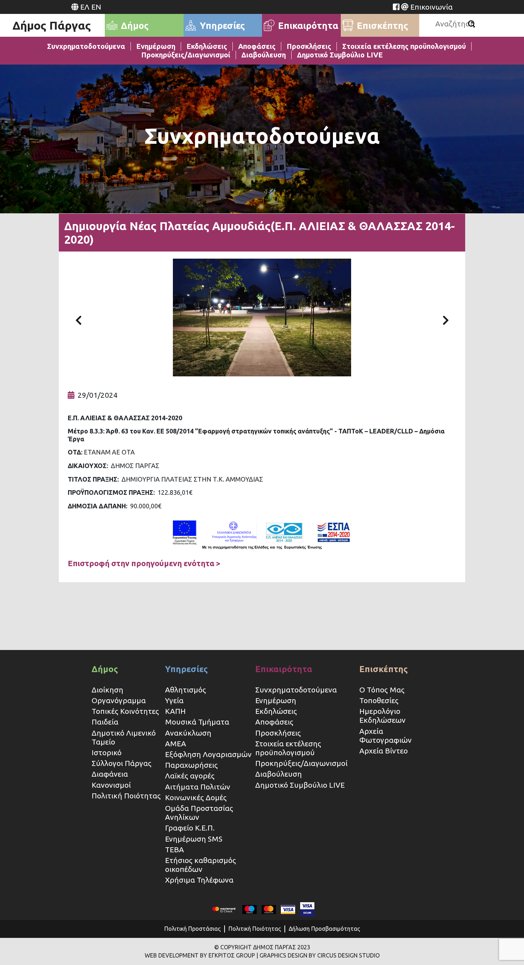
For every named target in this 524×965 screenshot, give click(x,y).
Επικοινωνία (431, 6)
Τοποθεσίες (379, 700)
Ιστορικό (107, 752)
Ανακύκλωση (188, 732)
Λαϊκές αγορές (190, 775)
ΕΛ (84, 6)
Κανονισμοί (111, 785)
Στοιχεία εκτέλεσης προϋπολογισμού (404, 46)
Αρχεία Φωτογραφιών (385, 735)
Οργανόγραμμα (119, 700)
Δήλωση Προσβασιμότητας (324, 928)
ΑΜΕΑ (175, 743)
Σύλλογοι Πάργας (121, 763)
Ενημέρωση (155, 46)
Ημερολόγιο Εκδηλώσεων (382, 715)
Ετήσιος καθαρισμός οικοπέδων (200, 864)
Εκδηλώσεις (206, 46)
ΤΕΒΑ (174, 849)
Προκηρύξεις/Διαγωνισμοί (185, 55)
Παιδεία (105, 721)
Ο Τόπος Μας (382, 689)
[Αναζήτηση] (471, 23)
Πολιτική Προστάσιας (192, 928)
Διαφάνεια (110, 774)
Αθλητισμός (185, 689)
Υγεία (174, 700)
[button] (78, 317)
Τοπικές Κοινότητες (125, 711)
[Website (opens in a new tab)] (396, 6)
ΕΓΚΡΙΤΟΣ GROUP (232, 955)
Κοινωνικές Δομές (196, 797)
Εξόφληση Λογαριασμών (208, 754)
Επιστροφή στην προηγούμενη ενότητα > (144, 563)
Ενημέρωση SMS (193, 838)
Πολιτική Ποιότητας (126, 795)
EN (96, 6)
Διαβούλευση (263, 55)
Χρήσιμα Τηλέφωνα (199, 879)
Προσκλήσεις (309, 46)
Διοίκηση (107, 689)
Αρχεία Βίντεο (383, 750)
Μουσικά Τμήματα (197, 721)
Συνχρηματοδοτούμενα (86, 46)
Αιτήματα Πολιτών (197, 786)
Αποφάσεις (257, 46)
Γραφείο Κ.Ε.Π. (190, 827)
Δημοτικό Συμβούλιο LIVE (340, 55)
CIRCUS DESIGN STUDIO (348, 955)
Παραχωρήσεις (192, 765)
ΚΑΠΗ (175, 711)
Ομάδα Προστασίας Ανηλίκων (199, 812)
